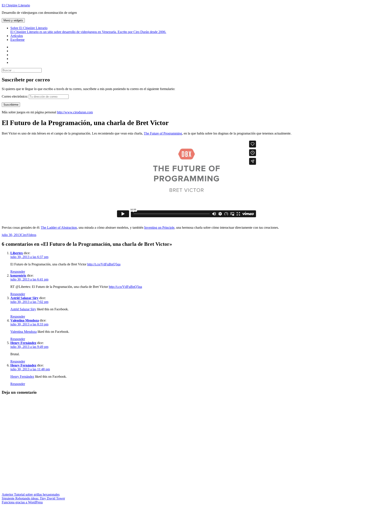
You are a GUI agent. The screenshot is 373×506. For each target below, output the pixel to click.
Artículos (16, 36)
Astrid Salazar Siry (24, 298)
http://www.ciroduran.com (75, 112)
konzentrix (18, 275)
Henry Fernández (23, 343)
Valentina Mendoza (24, 320)
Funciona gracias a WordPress (22, 502)
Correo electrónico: (15, 96)
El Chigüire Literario (16, 5)
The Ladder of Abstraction (59, 227)
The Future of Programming (163, 133)
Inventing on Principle (159, 227)
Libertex (16, 253)
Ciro (24, 235)
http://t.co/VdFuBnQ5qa (103, 264)
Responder (17, 271)
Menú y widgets (13, 20)
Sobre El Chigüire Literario (88, 30)
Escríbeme (17, 39)
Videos (31, 235)
